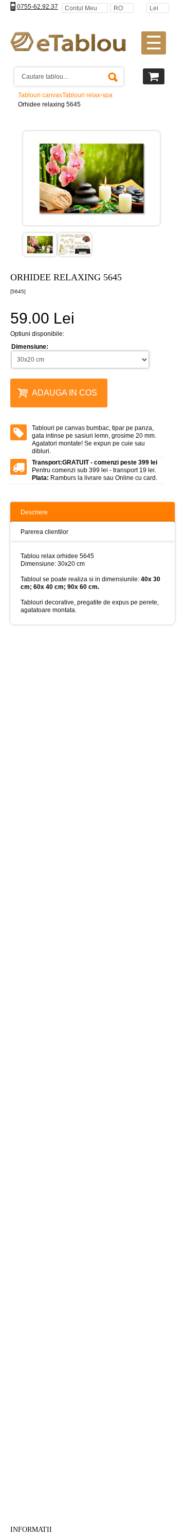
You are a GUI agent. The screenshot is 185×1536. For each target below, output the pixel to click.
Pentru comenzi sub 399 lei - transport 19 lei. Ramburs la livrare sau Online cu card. (94, 470)
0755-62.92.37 (37, 6)
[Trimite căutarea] (112, 76)
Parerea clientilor (44, 531)
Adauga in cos (64, 392)
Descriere (34, 512)
